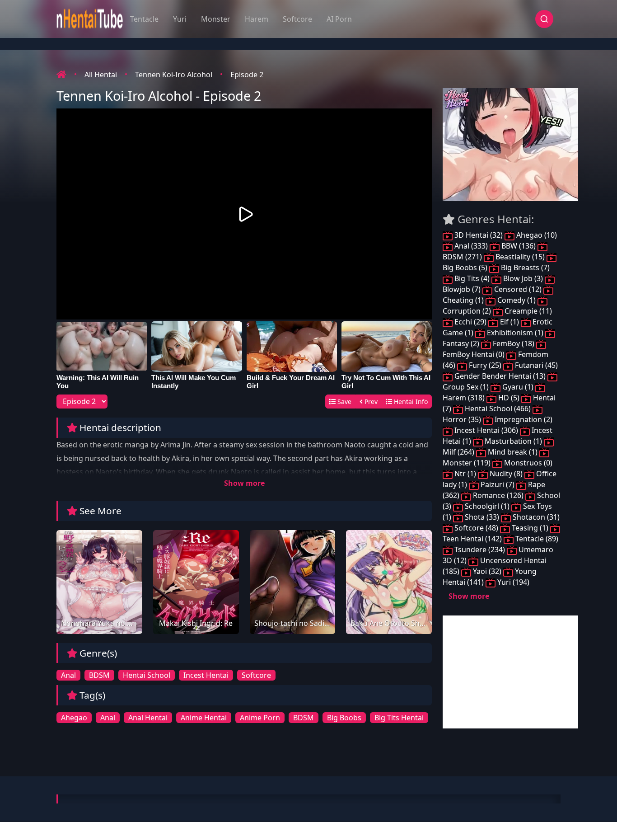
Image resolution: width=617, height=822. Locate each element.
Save (343, 401)
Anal (68, 675)
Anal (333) (471, 246)
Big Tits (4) (472, 278)
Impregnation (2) (522, 419)
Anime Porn (260, 718)
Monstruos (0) (527, 463)
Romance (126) (498, 495)
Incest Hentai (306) (486, 430)
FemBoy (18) (513, 343)
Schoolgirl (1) (487, 506)
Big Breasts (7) (524, 267)
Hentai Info (410, 401)
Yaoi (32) (487, 571)
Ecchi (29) (470, 322)
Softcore (297, 19)
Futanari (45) (535, 365)
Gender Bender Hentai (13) (500, 376)
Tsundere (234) (480, 549)
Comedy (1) (516, 300)
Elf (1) (509, 322)
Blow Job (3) (523, 278)
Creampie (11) (527, 311)
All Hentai (100, 75)
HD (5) (508, 398)
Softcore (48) (476, 528)
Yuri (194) (512, 582)
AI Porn (339, 19)
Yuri (180, 19)
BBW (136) (519, 246)
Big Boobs (344, 718)
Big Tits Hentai (399, 718)
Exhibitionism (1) (515, 333)
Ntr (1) (465, 474)
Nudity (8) (506, 474)
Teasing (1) (530, 528)
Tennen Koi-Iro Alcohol (173, 75)
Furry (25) (485, 365)
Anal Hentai (148, 718)
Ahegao (74, 718)
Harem (256, 19)
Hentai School (146, 675)
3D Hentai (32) (479, 235)
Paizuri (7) (497, 484)
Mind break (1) (512, 452)
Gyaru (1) (517, 387)
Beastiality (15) (520, 257)
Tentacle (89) (536, 539)
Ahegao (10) (535, 235)
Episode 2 (246, 75)
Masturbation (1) (513, 441)
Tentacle (144, 19)
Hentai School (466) (498, 408)
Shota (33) (482, 517)
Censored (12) (517, 289)
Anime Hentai (204, 718)
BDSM (99, 675)
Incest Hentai (206, 675)
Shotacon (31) (535, 517)
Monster (215, 19)
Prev (370, 401)
